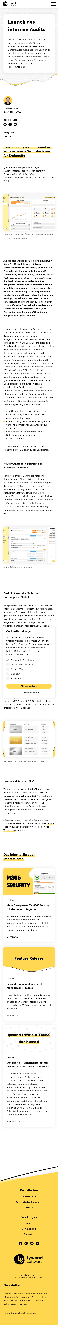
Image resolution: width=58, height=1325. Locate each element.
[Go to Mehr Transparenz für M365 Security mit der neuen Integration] (29, 905)
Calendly (15, 673)
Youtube (15, 678)
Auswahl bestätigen (29, 692)
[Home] (29, 1259)
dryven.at (33, 1275)
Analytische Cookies (21, 664)
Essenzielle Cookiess (21, 660)
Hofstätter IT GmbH (35, 1277)
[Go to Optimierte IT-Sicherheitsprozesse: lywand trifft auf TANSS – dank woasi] (29, 1076)
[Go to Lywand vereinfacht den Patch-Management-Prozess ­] (29, 983)
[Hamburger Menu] (53, 4)
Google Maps (17, 669)
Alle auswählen (29, 686)
